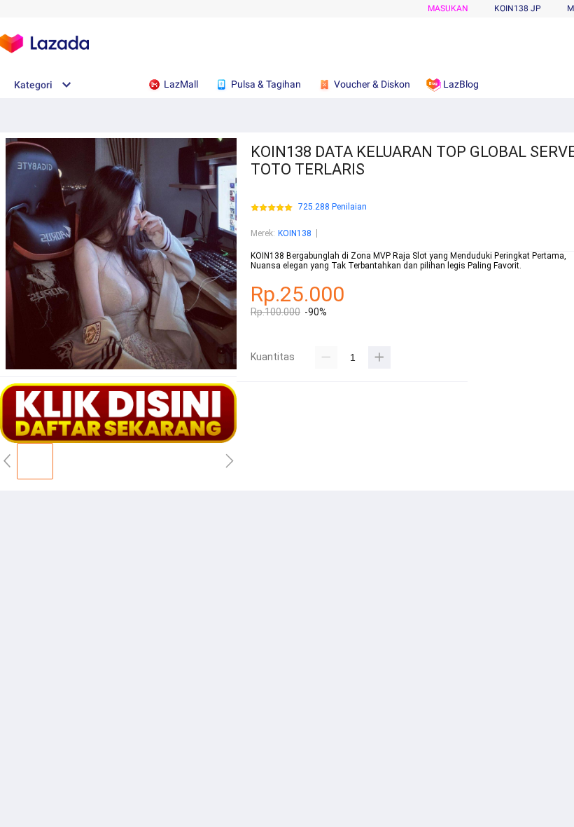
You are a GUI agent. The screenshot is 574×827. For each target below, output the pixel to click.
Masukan (448, 8)
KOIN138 (295, 233)
